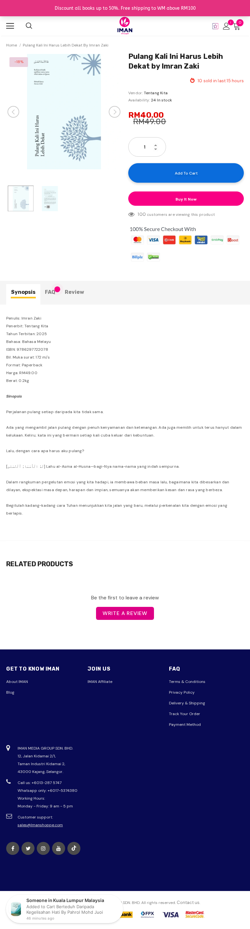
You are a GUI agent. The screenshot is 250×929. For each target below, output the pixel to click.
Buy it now (186, 199)
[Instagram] (43, 848)
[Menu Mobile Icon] (10, 26)
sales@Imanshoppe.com (40, 825)
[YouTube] (58, 848)
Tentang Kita (156, 93)
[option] (64, 111)
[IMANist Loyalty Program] (215, 26)
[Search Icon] (29, 26)
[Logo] (125, 26)
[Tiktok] (73, 848)
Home (11, 45)
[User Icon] (226, 26)
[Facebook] (12, 848)
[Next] (114, 112)
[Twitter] (28, 848)
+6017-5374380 (62, 790)
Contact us (188, 902)
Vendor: (135, 93)
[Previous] (13, 112)
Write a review (125, 613)
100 (142, 214)
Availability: (139, 100)
